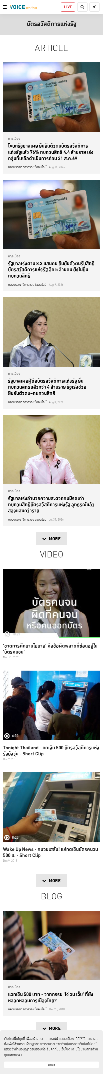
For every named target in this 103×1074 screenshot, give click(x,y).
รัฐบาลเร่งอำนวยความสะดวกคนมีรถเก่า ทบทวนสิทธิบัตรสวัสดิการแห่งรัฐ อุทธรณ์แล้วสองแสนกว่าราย (51, 504)
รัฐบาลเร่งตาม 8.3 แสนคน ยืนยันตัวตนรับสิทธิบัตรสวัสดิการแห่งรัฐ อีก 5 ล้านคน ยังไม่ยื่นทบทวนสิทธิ (51, 269)
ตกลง (51, 1064)
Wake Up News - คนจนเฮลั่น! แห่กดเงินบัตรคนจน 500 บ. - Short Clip (50, 852)
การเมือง (14, 138)
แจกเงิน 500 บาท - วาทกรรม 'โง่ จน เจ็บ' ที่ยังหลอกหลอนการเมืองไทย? (50, 997)
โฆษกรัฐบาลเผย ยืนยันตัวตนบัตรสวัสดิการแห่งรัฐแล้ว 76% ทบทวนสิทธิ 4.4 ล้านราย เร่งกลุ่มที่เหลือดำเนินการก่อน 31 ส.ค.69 (51, 152)
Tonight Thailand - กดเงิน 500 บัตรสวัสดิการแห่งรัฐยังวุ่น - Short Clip (51, 750)
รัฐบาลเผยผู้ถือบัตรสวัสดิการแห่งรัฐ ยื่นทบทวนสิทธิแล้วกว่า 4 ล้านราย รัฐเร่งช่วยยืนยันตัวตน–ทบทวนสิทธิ (47, 387)
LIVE (68, 7)
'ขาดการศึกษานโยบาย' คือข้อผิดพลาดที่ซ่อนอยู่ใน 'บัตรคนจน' (50, 649)
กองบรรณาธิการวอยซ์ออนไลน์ (27, 167)
